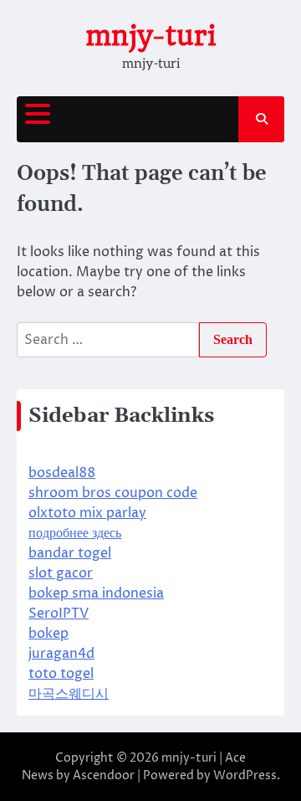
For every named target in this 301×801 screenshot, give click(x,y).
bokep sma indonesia (96, 593)
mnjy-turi (150, 35)
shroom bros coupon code (112, 493)
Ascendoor (104, 775)
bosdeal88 (61, 473)
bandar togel (69, 553)
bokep (48, 633)
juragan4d (61, 653)
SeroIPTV (58, 613)
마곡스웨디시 (68, 694)
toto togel (61, 674)
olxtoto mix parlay (87, 513)
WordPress (245, 775)
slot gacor (60, 573)
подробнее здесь (74, 533)
